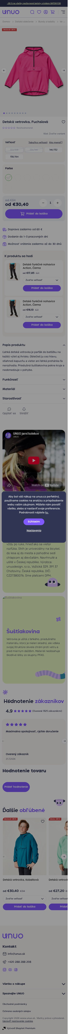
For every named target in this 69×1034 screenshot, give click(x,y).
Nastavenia (34, 530)
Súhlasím (34, 521)
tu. (47, 512)
